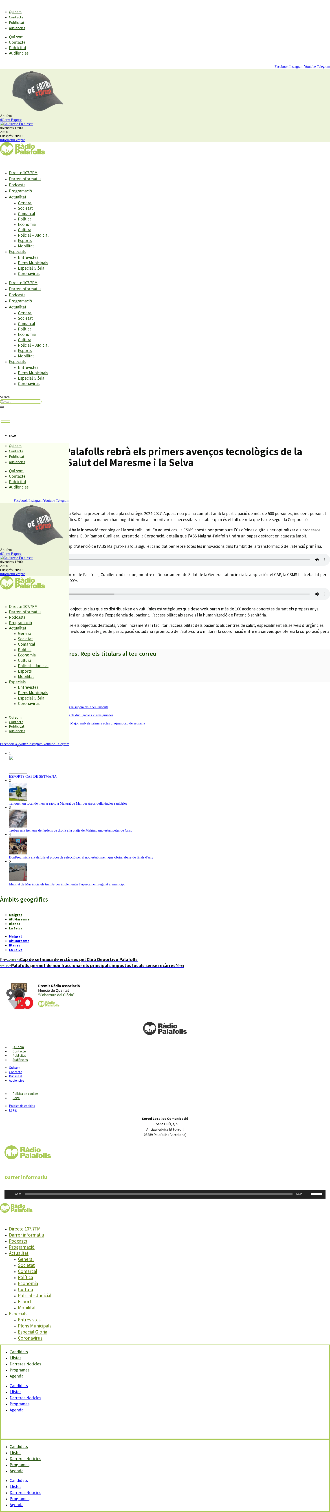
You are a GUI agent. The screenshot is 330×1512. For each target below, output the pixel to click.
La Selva (15, 928)
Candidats (19, 1385)
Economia (27, 224)
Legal (16, 1098)
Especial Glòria (31, 268)
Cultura (24, 229)
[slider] (317, 1194)
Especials (17, 251)
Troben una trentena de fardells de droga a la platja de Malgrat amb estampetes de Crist (70, 830)
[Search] (2, 407)
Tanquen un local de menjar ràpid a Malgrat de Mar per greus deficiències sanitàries (68, 803)
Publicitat (16, 22)
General (25, 202)
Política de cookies (26, 1094)
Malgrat (15, 914)
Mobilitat (26, 246)
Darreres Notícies (25, 1397)
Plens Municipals (33, 262)
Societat (25, 208)
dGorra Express (11, 120)
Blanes (14, 923)
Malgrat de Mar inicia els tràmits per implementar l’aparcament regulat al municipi (67, 884)
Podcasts (17, 184)
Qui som (15, 11)
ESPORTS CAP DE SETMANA (33, 776)
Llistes (15, 1391)
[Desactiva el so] (307, 1194)
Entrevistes (28, 257)
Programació (20, 191)
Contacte (16, 17)
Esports (25, 240)
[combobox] (21, 401)
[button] (5, 420)
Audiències (17, 28)
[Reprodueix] (10, 1194)
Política (24, 219)
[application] (165, 1194)
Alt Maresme (19, 919)
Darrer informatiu (25, 178)
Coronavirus (29, 273)
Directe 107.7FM (23, 172)
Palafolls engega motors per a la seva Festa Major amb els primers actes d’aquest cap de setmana (77, 723)
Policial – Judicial (33, 235)
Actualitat (17, 197)
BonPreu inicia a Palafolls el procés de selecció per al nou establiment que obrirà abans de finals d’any (81, 857)
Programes (19, 1403)
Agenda (16, 1376)
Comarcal (26, 213)
